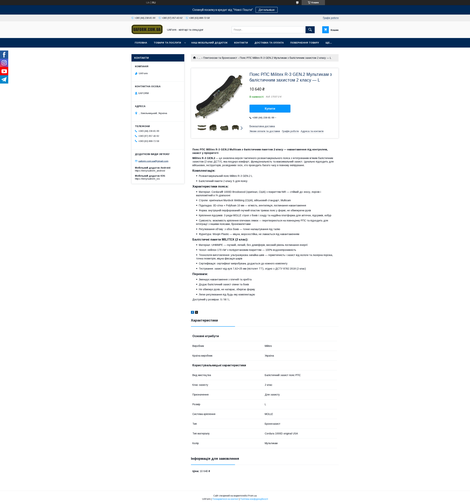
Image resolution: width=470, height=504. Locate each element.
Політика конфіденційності (254, 499)
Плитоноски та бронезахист (220, 57)
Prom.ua (252, 495)
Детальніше (266, 9)
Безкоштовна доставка (262, 126)
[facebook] (192, 312)
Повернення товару (304, 42)
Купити (270, 108)
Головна (141, 42)
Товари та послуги (167, 42)
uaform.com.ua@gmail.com (153, 161)
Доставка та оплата (269, 42)
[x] (196, 312)
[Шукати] (310, 29)
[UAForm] (147, 33)
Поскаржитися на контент (225, 499)
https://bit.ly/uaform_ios (147, 178)
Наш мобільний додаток (209, 42)
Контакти (241, 42)
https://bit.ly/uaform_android (150, 170)
